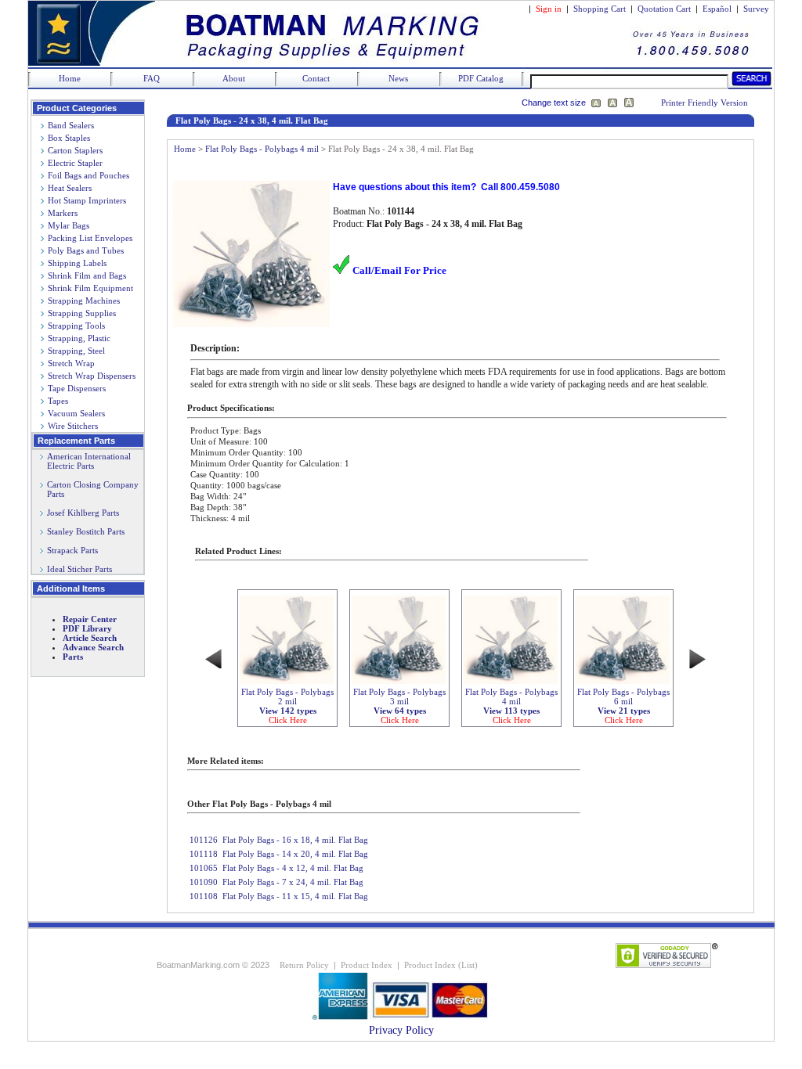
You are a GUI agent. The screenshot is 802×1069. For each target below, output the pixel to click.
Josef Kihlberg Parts (83, 512)
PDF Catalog (481, 78)
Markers (63, 213)
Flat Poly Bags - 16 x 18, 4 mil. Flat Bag (295, 839)
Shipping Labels (77, 263)
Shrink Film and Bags (87, 275)
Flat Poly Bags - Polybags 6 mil (623, 706)
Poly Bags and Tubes (86, 250)
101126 (204, 839)
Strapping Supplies (82, 313)
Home (70, 78)
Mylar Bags (68, 225)
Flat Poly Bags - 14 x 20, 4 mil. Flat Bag (295, 853)
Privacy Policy (401, 1030)
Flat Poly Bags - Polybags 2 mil (287, 706)
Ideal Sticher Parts (79, 569)
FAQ (151, 78)
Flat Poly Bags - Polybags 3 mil (399, 706)
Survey (756, 8)
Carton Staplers (75, 150)
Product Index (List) (441, 965)
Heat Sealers (70, 188)
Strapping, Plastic (79, 338)
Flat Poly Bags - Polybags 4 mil (262, 148)
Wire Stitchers (73, 425)
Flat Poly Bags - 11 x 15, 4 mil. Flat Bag (295, 896)
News (398, 78)
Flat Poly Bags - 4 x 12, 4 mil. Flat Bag (292, 868)
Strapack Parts (72, 550)
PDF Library (87, 628)
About (233, 78)
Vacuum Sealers (76, 413)
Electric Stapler (75, 162)
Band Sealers (71, 125)
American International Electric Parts (85, 461)
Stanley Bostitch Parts (86, 531)
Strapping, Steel (76, 350)
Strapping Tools (76, 325)
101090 (204, 882)
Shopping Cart (599, 8)
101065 (204, 868)
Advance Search (93, 647)
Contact (316, 78)
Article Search (90, 637)
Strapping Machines (84, 300)
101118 (204, 853)
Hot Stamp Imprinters (87, 200)
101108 (204, 896)
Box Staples (69, 137)
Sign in (549, 8)
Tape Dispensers (77, 388)
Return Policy (304, 965)
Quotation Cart (665, 8)
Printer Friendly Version (704, 102)
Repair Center (90, 619)
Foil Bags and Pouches (88, 175)
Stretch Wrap (71, 363)
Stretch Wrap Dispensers (91, 375)
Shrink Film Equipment (90, 288)
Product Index (366, 965)
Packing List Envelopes (90, 238)
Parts (73, 656)
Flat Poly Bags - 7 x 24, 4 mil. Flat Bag (292, 882)
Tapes (58, 400)
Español (717, 8)
